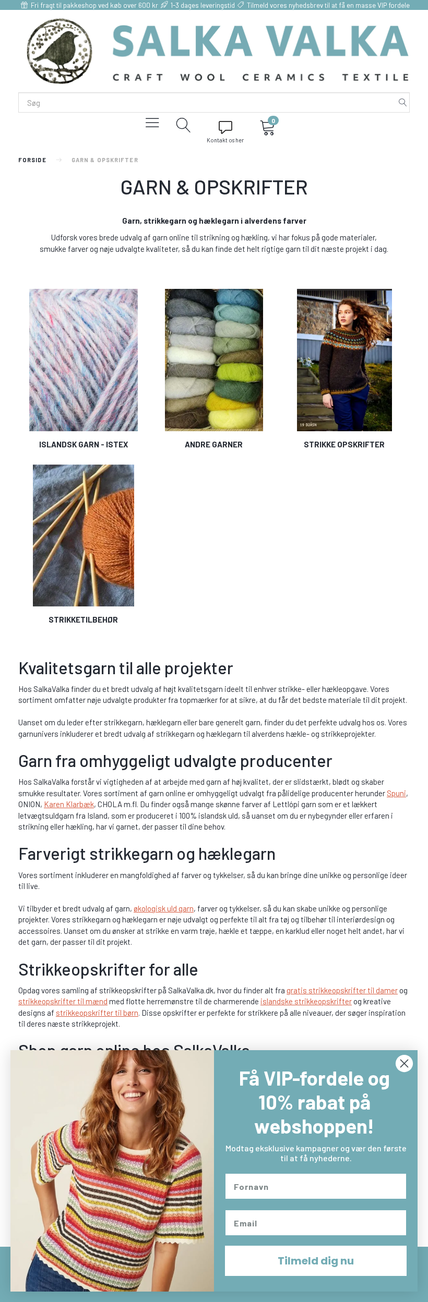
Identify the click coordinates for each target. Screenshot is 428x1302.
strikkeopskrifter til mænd (63, 1001)
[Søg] (403, 102)
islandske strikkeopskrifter (306, 1001)
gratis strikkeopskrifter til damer (342, 990)
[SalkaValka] (218, 50)
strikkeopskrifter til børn (97, 1012)
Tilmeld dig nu (316, 1261)
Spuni (396, 793)
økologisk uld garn (164, 908)
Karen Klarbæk (69, 804)
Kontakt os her (225, 140)
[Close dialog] (404, 1063)
